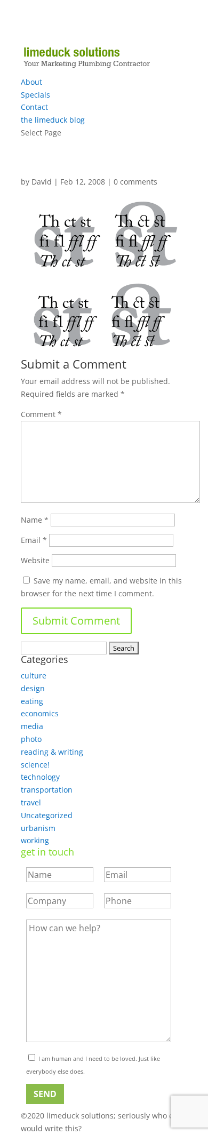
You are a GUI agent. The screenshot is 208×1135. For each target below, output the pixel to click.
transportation (47, 790)
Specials (35, 95)
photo (31, 739)
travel (31, 802)
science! (35, 765)
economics (40, 713)
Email (34, 540)
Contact (34, 107)
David (41, 182)
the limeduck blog (53, 120)
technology (40, 777)
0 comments (135, 182)
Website (35, 560)
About (31, 82)
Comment (41, 414)
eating (32, 701)
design (33, 688)
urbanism (38, 828)
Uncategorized (47, 815)
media (32, 726)
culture (33, 675)
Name (35, 520)
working (35, 840)
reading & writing (52, 752)
